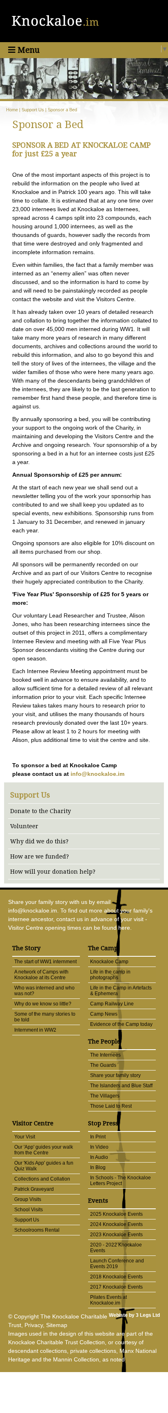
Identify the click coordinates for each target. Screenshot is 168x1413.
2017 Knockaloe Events (116, 1287)
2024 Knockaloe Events (116, 1224)
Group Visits (27, 1199)
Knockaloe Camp (109, 962)
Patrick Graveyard (34, 1189)
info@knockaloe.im (97, 774)
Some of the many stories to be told (44, 1017)
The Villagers (104, 1096)
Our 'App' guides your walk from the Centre (43, 1150)
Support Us (33, 109)
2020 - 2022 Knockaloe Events (116, 1247)
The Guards (103, 1065)
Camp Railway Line (112, 1004)
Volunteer (24, 826)
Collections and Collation (42, 1179)
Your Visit (24, 1137)
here (124, 927)
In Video (99, 1147)
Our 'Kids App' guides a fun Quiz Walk (43, 1166)
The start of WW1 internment (45, 962)
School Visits (28, 1209)
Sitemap (56, 1325)
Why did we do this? (39, 841)
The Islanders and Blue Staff (121, 1085)
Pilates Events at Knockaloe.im (108, 1300)
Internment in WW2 (35, 1030)
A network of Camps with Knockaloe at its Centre (41, 974)
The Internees (105, 1055)
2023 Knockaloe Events (116, 1234)
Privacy (33, 1325)
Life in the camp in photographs (110, 974)
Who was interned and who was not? (44, 990)
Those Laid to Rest (111, 1106)
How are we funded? (39, 856)
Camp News (103, 1014)
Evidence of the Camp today (121, 1024)
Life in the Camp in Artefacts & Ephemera (121, 990)
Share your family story (115, 1075)
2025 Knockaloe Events (116, 1214)
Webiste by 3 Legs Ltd (134, 1315)
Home (12, 109)
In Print (98, 1137)
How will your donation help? (52, 871)
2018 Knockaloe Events (116, 1277)
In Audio (99, 1157)
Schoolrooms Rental (37, 1230)
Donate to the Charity (40, 811)
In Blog (98, 1167)
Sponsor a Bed (62, 109)
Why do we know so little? (42, 1004)
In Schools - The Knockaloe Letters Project (120, 1180)
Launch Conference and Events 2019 (117, 1263)
